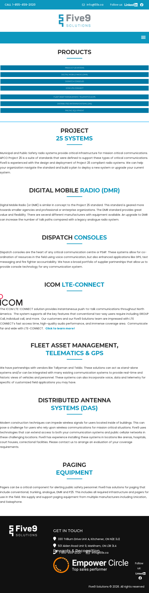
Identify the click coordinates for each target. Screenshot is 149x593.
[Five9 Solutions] (75, 20)
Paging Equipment (74, 110)
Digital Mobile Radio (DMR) (74, 75)
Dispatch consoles (74, 81)
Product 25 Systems (74, 68)
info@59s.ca (95, 5)
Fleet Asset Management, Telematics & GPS (74, 97)
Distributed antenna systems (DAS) (74, 104)
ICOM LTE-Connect (74, 88)
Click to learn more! (60, 328)
